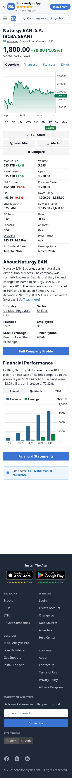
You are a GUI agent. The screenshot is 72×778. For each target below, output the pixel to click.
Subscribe (36, 723)
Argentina (12, 41)
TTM (58, 391)
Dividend (9, 235)
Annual (14, 391)
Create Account (49, 608)
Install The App (14, 665)
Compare (38, 152)
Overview (12, 65)
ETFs (7, 615)
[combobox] (45, 18)
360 (39, 326)
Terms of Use (48, 672)
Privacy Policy (48, 680)
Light (13, 740)
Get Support (12, 658)
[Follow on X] (17, 759)
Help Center (47, 638)
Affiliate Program (51, 687)
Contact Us (46, 665)
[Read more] (31, 300)
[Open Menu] (5, 18)
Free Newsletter (15, 650)
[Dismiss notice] (3, 6)
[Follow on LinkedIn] (27, 759)
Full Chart (38, 135)
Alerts (55, 143)
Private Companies (17, 623)
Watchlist (22, 143)
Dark (28, 740)
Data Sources (48, 623)
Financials (30, 65)
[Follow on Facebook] (7, 759)
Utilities (42, 311)
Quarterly (36, 391)
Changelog (46, 615)
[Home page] (13, 18)
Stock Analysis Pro (16, 643)
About (43, 658)
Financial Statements (36, 456)
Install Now (60, 6)
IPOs (7, 608)
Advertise (45, 630)
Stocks (8, 601)
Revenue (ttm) (12, 171)
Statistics (49, 65)
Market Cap (11, 161)
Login (43, 601)
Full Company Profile (36, 351)
